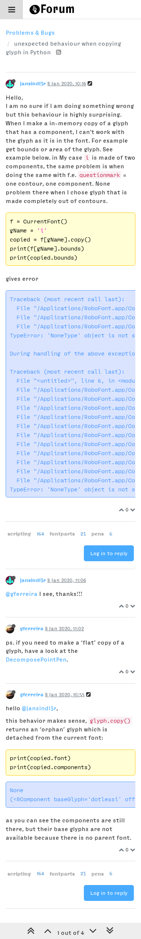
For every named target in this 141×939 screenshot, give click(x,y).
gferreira (32, 628)
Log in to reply (108, 553)
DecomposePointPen (36, 659)
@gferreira (22, 594)
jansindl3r (33, 83)
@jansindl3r (39, 708)
